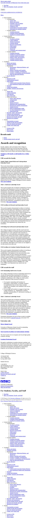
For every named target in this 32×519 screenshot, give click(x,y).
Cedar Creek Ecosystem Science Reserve (20, 469)
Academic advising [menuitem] (14, 39)
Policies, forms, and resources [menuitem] (17, 57)
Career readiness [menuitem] (14, 40)
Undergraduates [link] (11, 19)
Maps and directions (5, 387)
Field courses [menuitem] (13, 46)
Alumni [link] (5, 119)
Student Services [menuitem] (14, 107)
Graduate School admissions (17, 419)
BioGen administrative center (17, 494)
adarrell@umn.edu (15, 318)
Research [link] (6, 77)
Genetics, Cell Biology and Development (20, 459)
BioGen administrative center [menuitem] (17, 108)
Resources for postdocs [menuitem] (12, 118)
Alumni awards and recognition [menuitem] (14, 122)
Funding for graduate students (17, 420)
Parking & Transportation (7, 386)
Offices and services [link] (12, 97)
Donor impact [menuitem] (10, 131)
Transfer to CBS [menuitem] (14, 26)
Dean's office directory (15, 484)
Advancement (13, 486)
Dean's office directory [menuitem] (15, 98)
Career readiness (14, 426)
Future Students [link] (7, 17)
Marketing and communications (17, 490)
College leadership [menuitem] (11, 92)
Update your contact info (13, 511)
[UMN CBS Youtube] (9, 382)
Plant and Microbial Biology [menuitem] (17, 74)
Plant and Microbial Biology (17, 460)
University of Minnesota (15, 398)
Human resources (14, 488)
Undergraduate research (12, 466)
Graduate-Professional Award (8, 339)
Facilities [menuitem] (12, 101)
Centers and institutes (12, 473)
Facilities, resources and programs (15, 474)
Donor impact (10, 517)
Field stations (10, 467)
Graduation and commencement (18, 436)
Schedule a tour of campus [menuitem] (16, 23)
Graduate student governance (17, 442)
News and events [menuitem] (11, 95)
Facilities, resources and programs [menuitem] (15, 88)
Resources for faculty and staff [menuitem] (14, 117)
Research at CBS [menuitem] (11, 78)
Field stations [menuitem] (10, 81)
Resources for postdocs (12, 504)
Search (2, 9)
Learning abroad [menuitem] (14, 43)
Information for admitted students (18, 415)
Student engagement (15, 427)
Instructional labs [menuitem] (14, 111)
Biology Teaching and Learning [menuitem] (18, 70)
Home (5, 137)
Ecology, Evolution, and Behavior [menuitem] (18, 71)
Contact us (3, 375)
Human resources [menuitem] (14, 102)
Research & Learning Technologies (18, 491)
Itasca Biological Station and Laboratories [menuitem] (20, 84)
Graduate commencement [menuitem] (16, 58)
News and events (11, 481)
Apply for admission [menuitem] (15, 24)
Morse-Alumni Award (6, 324)
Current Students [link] (8, 36)
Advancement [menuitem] (13, 100)
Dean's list (12, 435)
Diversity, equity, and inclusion (14, 498)
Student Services (14, 493)
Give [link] (5, 126)
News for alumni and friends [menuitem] (14, 124)
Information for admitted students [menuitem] (18, 29)
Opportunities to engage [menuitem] (13, 121)
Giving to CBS (10, 514)
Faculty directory (11, 461)
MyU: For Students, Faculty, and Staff (13, 6)
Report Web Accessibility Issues (15, 401)
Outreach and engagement (13, 500)
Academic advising (14, 425)
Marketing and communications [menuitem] (17, 104)
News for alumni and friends (14, 510)
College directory (5, 372)
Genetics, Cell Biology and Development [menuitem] (20, 73)
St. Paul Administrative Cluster (17, 495)
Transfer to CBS (14, 412)
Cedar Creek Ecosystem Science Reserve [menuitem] (20, 83)
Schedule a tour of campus (16, 409)
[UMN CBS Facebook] (2, 382)
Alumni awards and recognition (14, 508)
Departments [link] (10, 66)
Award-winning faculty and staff (12, 139)
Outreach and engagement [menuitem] (13, 114)
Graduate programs (14, 418)
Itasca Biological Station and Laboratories (20, 470)
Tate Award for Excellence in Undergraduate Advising (15, 331)
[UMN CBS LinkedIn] (4, 382)
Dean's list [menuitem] (12, 49)
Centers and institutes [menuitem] (12, 87)
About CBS (13, 406)
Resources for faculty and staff (8, 374)
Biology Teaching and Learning (18, 456)
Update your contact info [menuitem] (13, 125)
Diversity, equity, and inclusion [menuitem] (14, 112)
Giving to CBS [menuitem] (10, 128)
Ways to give (10, 515)
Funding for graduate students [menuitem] (17, 34)
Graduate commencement (16, 444)
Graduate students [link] (11, 30)
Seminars (9, 471)
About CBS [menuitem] (13, 20)
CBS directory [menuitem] (10, 94)
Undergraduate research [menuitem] (12, 80)
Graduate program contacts (16, 446)
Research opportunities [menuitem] (15, 44)
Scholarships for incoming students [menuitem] (18, 27)
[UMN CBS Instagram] (7, 382)
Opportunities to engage (13, 507)
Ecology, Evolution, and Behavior (18, 457)
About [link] (5, 90)
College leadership (11, 478)
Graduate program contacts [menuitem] (16, 60)
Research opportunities (15, 430)
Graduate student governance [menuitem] (17, 56)
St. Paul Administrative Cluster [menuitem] (17, 109)
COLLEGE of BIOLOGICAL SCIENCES (11, 12)
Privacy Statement (4, 401)
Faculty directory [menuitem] (11, 75)
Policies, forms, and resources (17, 443)
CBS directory (10, 480)
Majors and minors (14, 408)
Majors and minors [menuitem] (14, 22)
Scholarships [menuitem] (13, 47)
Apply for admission (15, 410)
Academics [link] (6, 61)
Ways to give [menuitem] (10, 129)
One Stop (6, 5)
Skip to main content (6, 1)
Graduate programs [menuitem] (14, 32)
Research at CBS (11, 464)
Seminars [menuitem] (9, 85)
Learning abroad (14, 429)
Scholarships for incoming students (18, 413)
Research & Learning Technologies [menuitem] (18, 105)
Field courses (13, 432)
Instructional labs (14, 497)
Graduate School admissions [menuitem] (17, 33)
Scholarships (13, 433)
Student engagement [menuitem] (15, 41)
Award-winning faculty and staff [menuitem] (15, 115)
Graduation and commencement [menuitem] (18, 50)
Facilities (12, 487)
